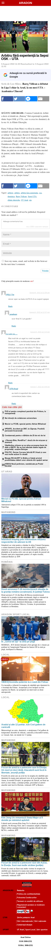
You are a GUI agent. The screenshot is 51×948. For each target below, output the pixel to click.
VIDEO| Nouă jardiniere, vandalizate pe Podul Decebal (24, 465)
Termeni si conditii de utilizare (30, 901)
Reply (10, 306)
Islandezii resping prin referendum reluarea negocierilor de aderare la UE (23, 540)
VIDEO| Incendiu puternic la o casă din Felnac (24, 682)
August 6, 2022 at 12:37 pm (39, 312)
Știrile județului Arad (26, 917)
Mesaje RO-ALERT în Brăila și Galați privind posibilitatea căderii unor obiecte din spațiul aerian (26, 459)
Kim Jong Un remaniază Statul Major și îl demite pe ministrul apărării (22, 818)
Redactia (20, 890)
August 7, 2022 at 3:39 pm (40, 387)
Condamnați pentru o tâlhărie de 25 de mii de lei (25, 435)
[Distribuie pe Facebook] (7, 98)
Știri (5, 917)
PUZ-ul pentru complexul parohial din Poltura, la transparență (25, 412)
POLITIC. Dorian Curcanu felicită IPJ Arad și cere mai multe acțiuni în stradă (25, 453)
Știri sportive (42, 930)
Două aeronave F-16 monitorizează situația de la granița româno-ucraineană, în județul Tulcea (25, 590)
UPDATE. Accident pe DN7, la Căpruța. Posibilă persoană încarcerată (24, 430)
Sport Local (30, 930)
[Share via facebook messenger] (31, 98)
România (7, 562)
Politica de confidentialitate (28, 894)
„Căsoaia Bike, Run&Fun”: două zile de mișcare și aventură (26, 441)
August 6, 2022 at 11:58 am (40, 293)
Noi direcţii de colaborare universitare (21, 418)
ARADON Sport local (15, 614)
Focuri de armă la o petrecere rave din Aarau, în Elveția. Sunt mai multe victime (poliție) (24, 864)
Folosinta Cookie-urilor (27, 898)
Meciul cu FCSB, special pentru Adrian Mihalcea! (25, 424)
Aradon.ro (8, 890)
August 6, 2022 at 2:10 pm (40, 332)
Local (5, 655)
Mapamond (8, 512)
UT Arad (6, 471)
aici (31, 281)
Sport (6, 930)
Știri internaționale (25, 921)
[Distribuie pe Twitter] (19, 98)
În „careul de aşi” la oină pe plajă (18, 641)
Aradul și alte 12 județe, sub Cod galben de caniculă (23, 725)
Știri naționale (40, 921)
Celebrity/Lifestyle (24, 925)
